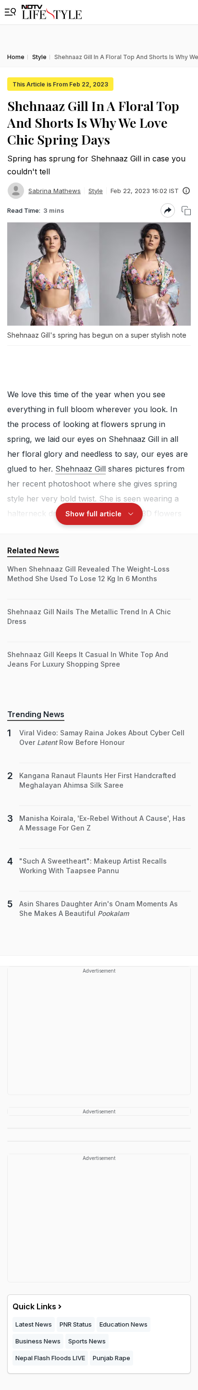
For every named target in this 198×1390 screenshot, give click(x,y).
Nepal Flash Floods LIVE (50, 1358)
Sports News (87, 1341)
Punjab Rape (111, 1358)
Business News (38, 1341)
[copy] (186, 210)
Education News (123, 1324)
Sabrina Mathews (54, 191)
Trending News (35, 714)
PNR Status (76, 1324)
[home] (52, 12)
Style (95, 191)
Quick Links (34, 1306)
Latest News (33, 1324)
